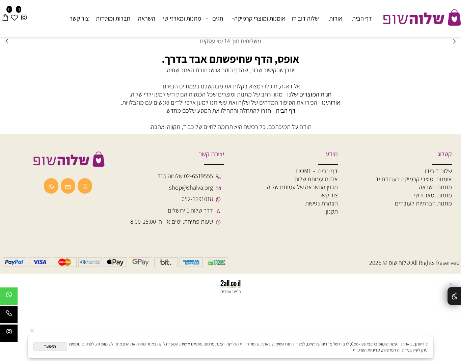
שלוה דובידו (305, 18)
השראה (146, 18)
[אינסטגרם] (24, 11)
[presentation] (7, 41)
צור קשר (79, 18)
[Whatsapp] (9, 297)
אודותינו (331, 102)
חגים (217, 18)
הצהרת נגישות (321, 203)
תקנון (332, 211)
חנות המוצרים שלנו (309, 94)
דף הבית (362, 18)
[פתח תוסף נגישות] (454, 296)
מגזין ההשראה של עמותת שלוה (302, 187)
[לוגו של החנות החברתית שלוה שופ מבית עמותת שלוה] (418, 13)
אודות (335, 18)
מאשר (50, 346)
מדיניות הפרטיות (366, 350)
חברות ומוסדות (113, 18)
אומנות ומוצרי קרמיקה (259, 18)
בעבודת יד (413, 179)
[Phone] (9, 316)
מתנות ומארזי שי (182, 18)
